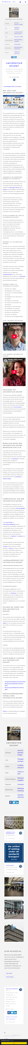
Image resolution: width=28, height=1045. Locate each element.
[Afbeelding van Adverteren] (14, 853)
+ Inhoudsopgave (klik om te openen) (12, 86)
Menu (25, 1)
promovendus (17, 407)
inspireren (13, 536)
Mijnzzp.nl (6, 1)
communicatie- (9, 522)
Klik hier (5, 711)
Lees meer (9, 973)
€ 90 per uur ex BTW (18, 36)
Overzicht (16, 22)
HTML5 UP (15, 1035)
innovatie (5, 546)
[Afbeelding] (14, 887)
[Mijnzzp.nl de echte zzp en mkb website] (14, 13)
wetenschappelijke (20, 508)
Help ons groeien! (12, 988)
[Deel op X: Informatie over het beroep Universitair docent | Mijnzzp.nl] (14, 57)
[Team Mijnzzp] (14, 80)
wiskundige (12, 187)
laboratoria (22, 276)
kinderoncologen (7, 478)
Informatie (16, 24)
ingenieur (5, 189)
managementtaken (7, 274)
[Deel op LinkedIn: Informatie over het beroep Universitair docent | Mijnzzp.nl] (16, 57)
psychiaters (18, 476)
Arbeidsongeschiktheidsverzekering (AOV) (15, 681)
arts (20, 187)
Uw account (20, 1)
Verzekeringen (17, 44)
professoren (16, 458)
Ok (14, 1043)
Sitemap (6, 1038)
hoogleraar (13, 593)
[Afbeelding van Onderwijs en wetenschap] (14, 823)
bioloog (17, 187)
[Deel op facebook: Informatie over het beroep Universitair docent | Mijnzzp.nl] (12, 57)
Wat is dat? (12, 1040)
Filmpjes (21, 24)
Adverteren (10, 865)
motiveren (20, 536)
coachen (11, 548)
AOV (14, 1)
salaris (4, 623)
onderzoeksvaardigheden (9, 524)
